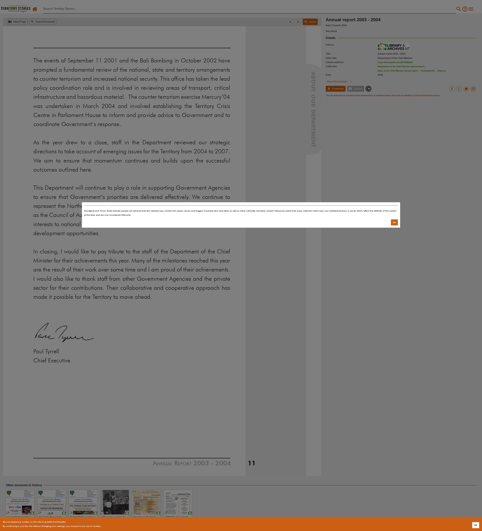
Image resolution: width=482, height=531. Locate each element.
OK (394, 222)
